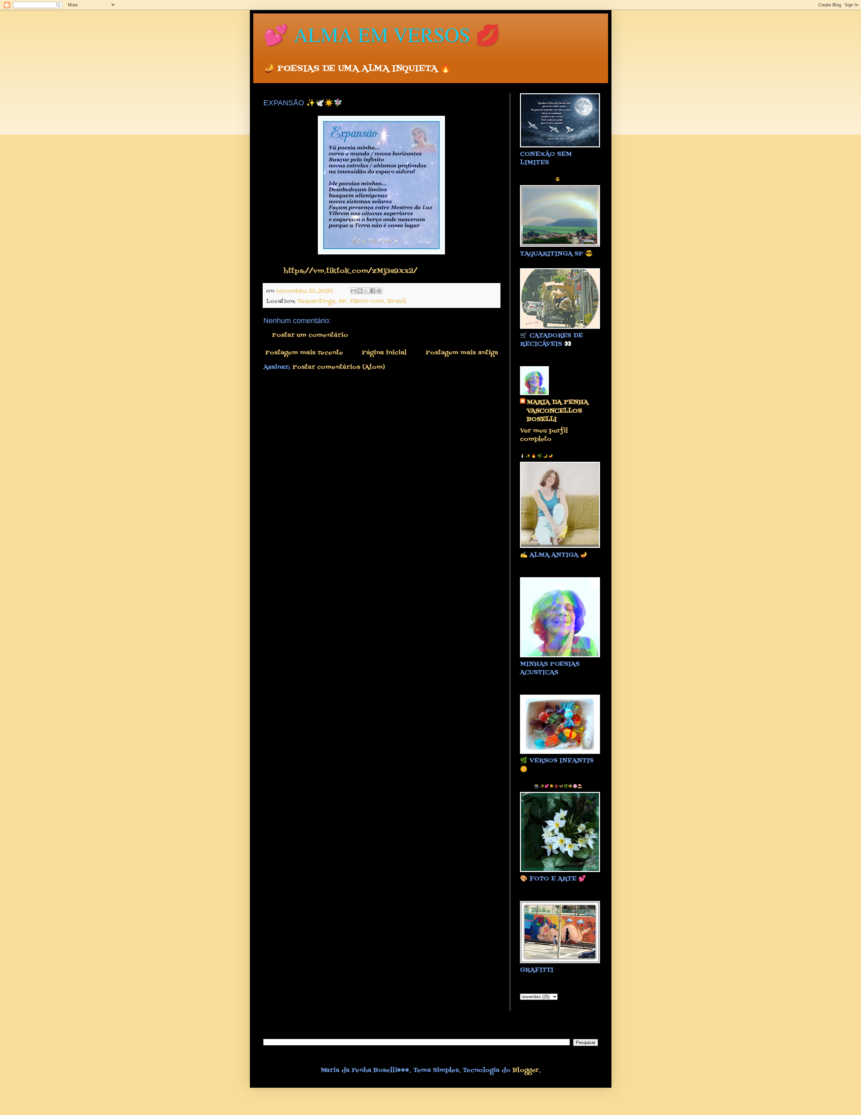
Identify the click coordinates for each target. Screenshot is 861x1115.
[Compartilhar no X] (366, 290)
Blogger (526, 1070)
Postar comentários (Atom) (338, 367)
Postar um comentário (310, 335)
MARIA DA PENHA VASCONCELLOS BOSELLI (557, 411)
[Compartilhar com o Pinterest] (379, 290)
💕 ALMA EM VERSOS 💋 (381, 34)
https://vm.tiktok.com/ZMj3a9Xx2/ (350, 271)
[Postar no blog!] (360, 290)
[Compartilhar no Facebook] (372, 290)
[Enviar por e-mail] (353, 290)
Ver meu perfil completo (544, 435)
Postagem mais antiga (461, 352)
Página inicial (384, 352)
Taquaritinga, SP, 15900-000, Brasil (351, 301)
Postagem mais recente (304, 352)
